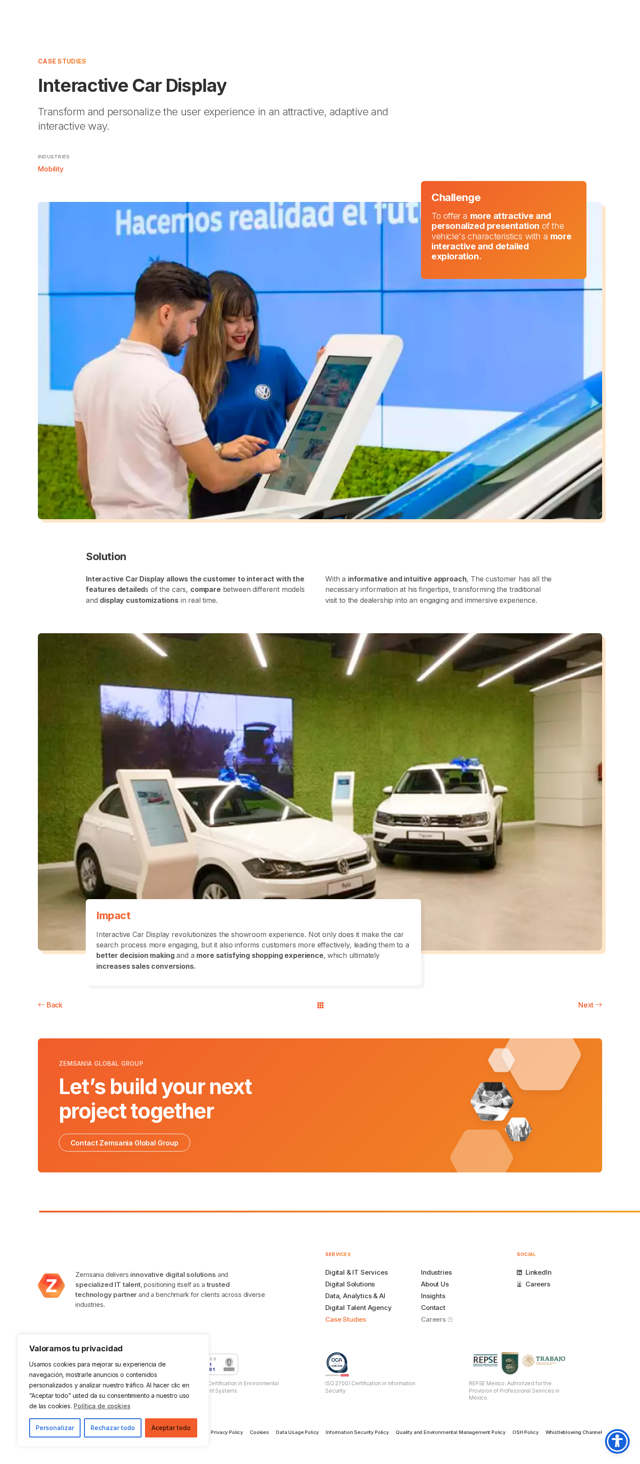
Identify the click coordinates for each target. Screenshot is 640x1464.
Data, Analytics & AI (355, 1296)
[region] (113, 1390)
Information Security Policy (357, 1432)
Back (54, 1005)
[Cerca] (200, 1341)
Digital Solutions (350, 1284)
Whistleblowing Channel (574, 1432)
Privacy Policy (227, 1432)
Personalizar (55, 1427)
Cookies (259, 1432)
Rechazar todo (113, 1427)
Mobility (51, 169)
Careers (434, 1319)
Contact (433, 1307)
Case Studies (62, 61)
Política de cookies (102, 1406)
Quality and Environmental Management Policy (450, 1432)
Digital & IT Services (356, 1272)
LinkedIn (538, 1272)
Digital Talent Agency (358, 1307)
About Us (435, 1284)
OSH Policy (525, 1432)
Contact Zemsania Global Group (125, 1142)
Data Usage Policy (297, 1432)
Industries (436, 1272)
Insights (433, 1296)
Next (586, 1005)
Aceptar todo (171, 1427)
